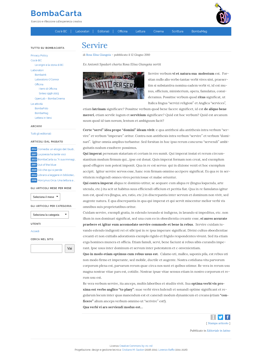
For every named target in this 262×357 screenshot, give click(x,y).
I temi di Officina (48, 88)
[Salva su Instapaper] (213, 319)
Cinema (159, 31)
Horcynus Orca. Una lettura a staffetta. (61, 180)
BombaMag (199, 31)
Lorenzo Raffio (166, 349)
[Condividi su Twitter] (220, 319)
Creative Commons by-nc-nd (135, 345)
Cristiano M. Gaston (133, 349)
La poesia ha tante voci (52, 154)
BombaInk (40, 74)
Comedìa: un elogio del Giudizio (57, 149)
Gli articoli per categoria (51, 206)
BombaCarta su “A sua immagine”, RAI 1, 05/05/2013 (70, 159)
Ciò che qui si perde (50, 169)
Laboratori (82, 31)
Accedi (35, 231)
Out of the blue (47, 164)
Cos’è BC (61, 31)
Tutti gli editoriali (41, 133)
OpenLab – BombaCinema (50, 98)
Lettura (140, 31)
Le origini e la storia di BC (49, 65)
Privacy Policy (39, 55)
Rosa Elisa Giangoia (98, 55)
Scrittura (177, 31)
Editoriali (103, 31)
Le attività (37, 103)
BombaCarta (56, 13)
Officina (123, 31)
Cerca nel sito (42, 239)
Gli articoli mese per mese (51, 188)
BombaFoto (41, 108)
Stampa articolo (218, 323)
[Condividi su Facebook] (227, 319)
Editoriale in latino (218, 330)
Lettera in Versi (43, 117)
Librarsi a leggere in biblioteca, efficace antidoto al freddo (73, 175)
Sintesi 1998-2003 (49, 93)
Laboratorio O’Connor (47, 79)
